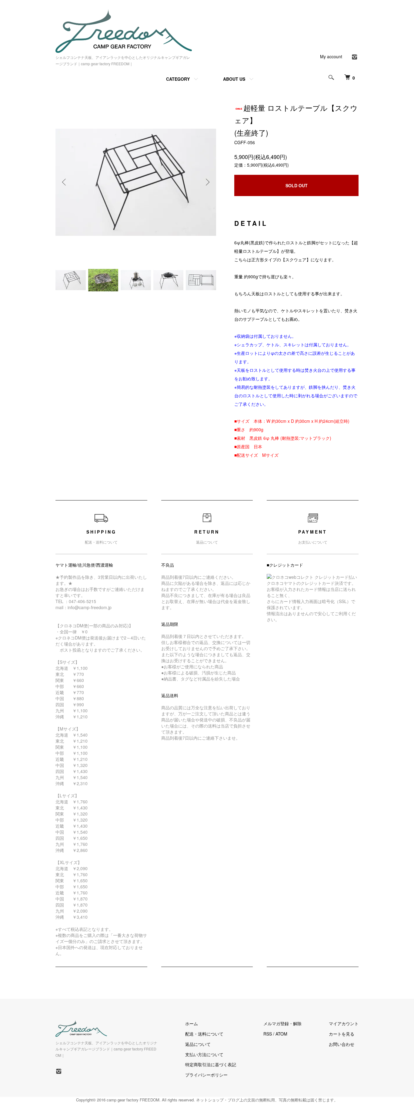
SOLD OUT (296, 185)
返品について (198, 1044)
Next (207, 182)
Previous (64, 182)
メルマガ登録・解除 (282, 1023)
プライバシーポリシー (206, 1075)
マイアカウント (344, 1023)
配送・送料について (204, 1034)
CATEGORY (178, 79)
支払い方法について (204, 1054)
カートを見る (341, 1034)
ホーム (191, 1023)
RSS (267, 1034)
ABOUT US (234, 79)
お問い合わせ (341, 1044)
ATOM (281, 1034)
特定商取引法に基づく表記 (210, 1064)
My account (331, 56)
